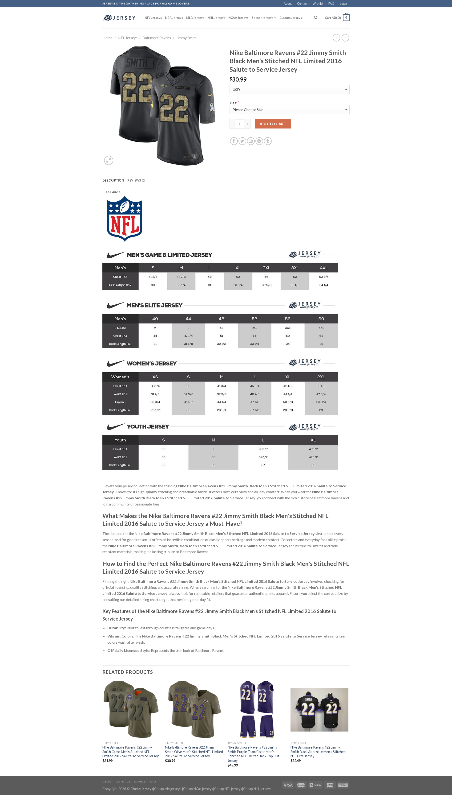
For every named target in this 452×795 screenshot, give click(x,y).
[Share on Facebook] (234, 141)
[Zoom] (108, 160)
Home (107, 37)
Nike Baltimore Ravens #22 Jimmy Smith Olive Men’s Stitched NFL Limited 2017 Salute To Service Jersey (194, 751)
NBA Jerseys (174, 18)
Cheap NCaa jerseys (198, 789)
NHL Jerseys (216, 18)
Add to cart (273, 123)
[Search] (316, 17)
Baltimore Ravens (156, 37)
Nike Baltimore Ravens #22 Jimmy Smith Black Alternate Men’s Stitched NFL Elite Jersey (318, 751)
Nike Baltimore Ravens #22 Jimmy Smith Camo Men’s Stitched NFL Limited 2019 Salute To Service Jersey (130, 751)
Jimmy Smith (186, 37)
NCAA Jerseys (238, 18)
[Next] (348, 728)
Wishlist (318, 3)
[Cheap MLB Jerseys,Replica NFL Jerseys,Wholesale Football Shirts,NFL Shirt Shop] (120, 17)
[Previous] (102, 728)
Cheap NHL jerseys (257, 789)
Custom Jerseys (290, 18)
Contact (302, 3)
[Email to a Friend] (251, 141)
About (288, 3)
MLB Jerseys (195, 18)
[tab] (113, 180)
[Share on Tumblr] (268, 141)
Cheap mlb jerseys (167, 789)
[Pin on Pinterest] (259, 141)
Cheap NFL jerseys (228, 789)
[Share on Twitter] (242, 141)
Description (113, 180)
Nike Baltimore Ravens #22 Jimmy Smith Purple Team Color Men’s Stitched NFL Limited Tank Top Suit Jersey (253, 753)
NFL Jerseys (153, 18)
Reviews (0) (136, 180)
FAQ (331, 3)
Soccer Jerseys (262, 18)
